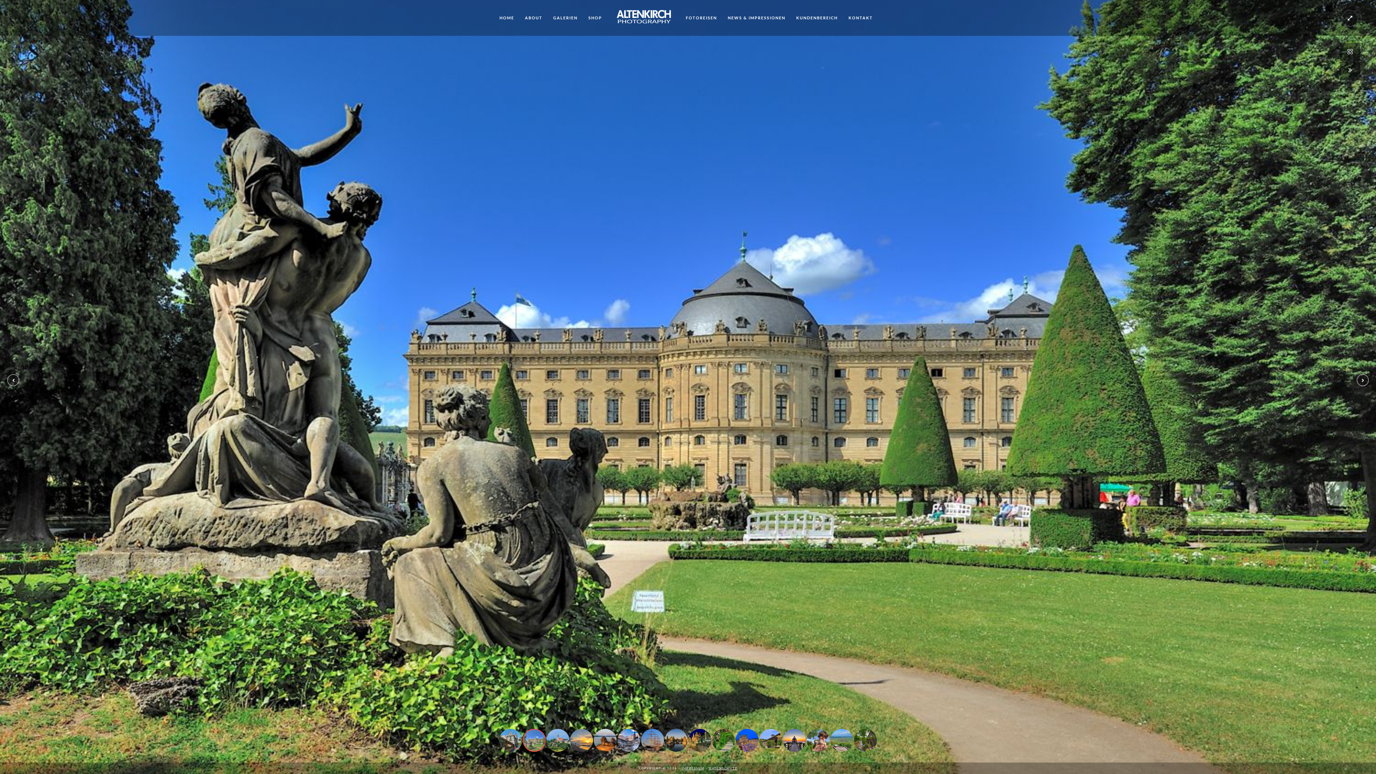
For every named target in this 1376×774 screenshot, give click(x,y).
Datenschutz (723, 768)
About (534, 17)
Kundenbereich (817, 17)
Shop (595, 17)
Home (507, 17)
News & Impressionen (756, 17)
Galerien (565, 17)
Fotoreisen (701, 17)
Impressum (693, 768)
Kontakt (861, 17)
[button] (13, 380)
